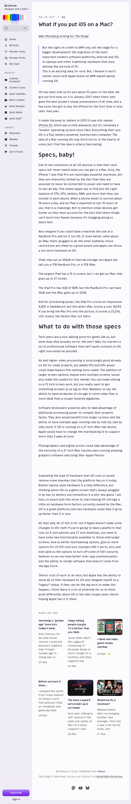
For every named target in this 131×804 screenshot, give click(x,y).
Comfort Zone (17, 87)
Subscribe (16, 792)
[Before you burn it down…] (51, 708)
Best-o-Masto (17, 100)
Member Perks (17, 57)
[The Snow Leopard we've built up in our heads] (80, 708)
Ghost (101, 771)
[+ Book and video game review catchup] (110, 643)
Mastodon (14, 133)
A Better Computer (14, 80)
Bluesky (13, 139)
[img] (15, 17)
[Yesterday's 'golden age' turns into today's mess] (51, 643)
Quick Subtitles (17, 93)
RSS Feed (14, 64)
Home (12, 39)
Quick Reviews (17, 106)
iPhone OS (45, 125)
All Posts (14, 45)
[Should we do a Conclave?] (110, 708)
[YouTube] (80, 788)
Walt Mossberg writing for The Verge (63, 36)
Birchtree (10, 5)
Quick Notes (15, 112)
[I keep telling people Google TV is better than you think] (80, 643)
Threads (13, 145)
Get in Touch (16, 151)
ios (63, 17)
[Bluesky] (87, 788)
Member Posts (17, 51)
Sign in (16, 799)
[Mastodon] (73, 788)
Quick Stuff (15, 118)
